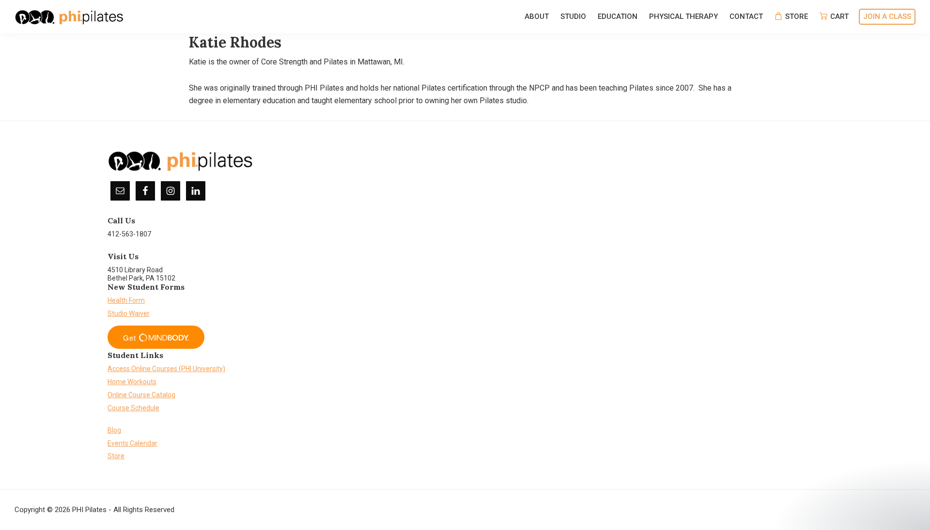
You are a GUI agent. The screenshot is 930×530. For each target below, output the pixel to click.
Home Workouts (132, 382)
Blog (114, 430)
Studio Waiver (129, 313)
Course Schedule (133, 408)
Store (116, 456)
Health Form (126, 300)
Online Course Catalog (141, 395)
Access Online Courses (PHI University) (166, 369)
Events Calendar (132, 443)
